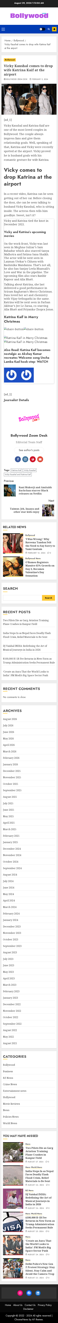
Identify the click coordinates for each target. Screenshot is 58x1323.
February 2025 (11, 835)
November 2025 (12, 777)
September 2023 (12, 946)
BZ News (8, 1078)
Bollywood (10, 59)
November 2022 (12, 1010)
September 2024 (12, 868)
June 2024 (8, 887)
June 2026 (8, 732)
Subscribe (54, 29)
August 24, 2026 (36, 1255)
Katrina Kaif (16, 470)
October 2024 (10, 861)
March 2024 (9, 907)
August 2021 (10, 1043)
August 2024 (10, 874)
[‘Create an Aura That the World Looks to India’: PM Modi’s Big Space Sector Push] (13, 1245)
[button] (3, 29)
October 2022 (10, 1017)
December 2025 (12, 771)
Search (10, 588)
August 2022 (10, 1030)
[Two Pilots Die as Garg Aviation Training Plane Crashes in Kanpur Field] (13, 1152)
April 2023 (9, 978)
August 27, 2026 (35, 1162)
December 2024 (12, 848)
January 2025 (10, 842)
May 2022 (8, 1036)
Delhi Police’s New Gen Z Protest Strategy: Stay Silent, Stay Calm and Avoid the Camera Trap (40, 1269)
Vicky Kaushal (30, 470)
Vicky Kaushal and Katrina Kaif (18, 474)
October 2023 (10, 939)
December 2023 (12, 926)
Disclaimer (28, 1309)
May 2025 (8, 816)
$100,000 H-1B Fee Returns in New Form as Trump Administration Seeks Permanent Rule (40, 1222)
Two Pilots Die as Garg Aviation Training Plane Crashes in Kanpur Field (26, 622)
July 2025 (8, 803)
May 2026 (8, 738)
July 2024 (8, 881)
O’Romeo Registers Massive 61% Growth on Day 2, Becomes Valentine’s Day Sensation (39, 569)
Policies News (11, 1116)
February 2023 (11, 991)
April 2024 (9, 900)
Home (8, 1305)
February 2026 (11, 758)
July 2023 (8, 959)
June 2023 (8, 965)
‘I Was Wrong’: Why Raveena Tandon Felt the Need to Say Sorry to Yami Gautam (40, 544)
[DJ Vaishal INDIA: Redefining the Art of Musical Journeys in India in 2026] (13, 1199)
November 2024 (12, 855)
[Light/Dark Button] (42, 29)
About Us (17, 1305)
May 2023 (8, 972)
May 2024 (8, 894)
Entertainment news (14, 1090)
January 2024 (10, 920)
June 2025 (8, 809)
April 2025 (9, 822)
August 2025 (10, 796)
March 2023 (9, 984)
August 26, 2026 (36, 1185)
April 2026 (9, 745)
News (38, 558)
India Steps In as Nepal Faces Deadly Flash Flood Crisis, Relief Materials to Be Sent (39, 1176)
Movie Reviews (11, 1103)
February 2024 (11, 913)
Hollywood (9, 1097)
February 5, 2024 (40, 79)
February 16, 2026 (36, 553)
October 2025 (10, 784)
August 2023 (10, 952)
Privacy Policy (45, 1305)
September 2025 (12, 790)
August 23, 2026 (36, 1278)
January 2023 (10, 997)
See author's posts (29, 450)
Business (8, 1071)
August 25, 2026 (36, 1231)
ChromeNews (21, 1319)
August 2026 (10, 719)
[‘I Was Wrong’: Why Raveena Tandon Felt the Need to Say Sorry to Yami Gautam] (13, 543)
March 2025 (9, 829)
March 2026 (9, 751)
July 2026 (8, 725)
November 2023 (12, 933)
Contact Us (30, 1305)
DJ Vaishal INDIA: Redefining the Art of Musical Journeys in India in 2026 (38, 1199)
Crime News (10, 1084)
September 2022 (12, 1023)
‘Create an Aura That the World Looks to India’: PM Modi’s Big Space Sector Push (38, 1245)
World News (10, 1123)
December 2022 (12, 1004)
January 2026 (10, 764)
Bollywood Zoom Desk (17, 79)
